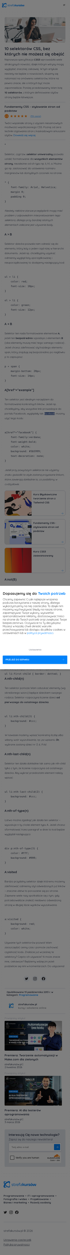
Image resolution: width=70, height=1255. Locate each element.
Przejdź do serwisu (17, 660)
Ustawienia (35, 649)
